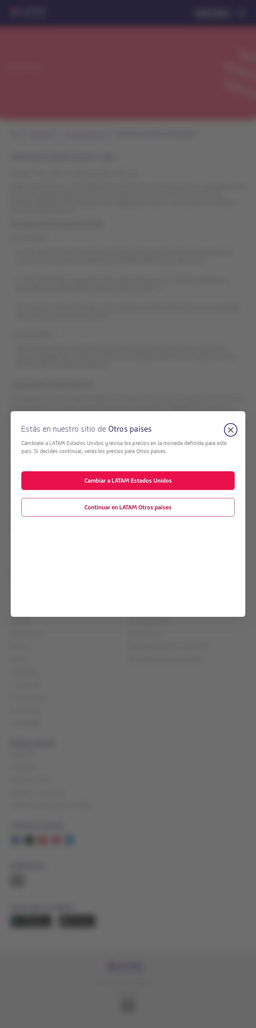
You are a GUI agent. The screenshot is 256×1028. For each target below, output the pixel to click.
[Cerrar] (230, 430)
